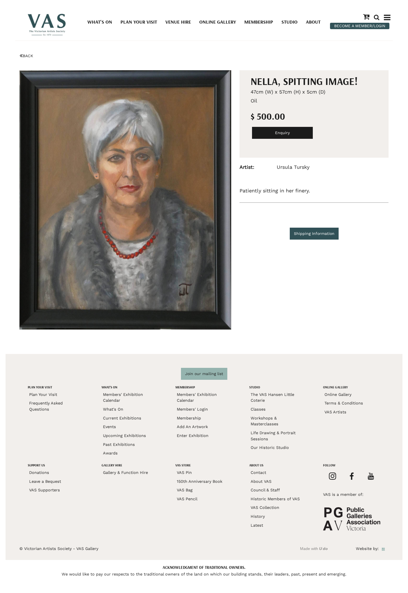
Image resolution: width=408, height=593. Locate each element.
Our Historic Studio (270, 447)
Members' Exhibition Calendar (123, 397)
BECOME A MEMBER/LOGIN (359, 26)
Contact (258, 472)
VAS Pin (184, 472)
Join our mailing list (204, 373)
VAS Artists (335, 412)
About (313, 22)
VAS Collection (265, 507)
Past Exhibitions (119, 444)
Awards (110, 453)
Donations (39, 472)
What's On (99, 22)
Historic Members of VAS (275, 499)
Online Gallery (217, 22)
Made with (314, 548)
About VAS (261, 481)
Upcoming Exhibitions (124, 435)
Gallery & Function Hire (125, 472)
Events (109, 426)
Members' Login (192, 409)
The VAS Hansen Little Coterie (272, 397)
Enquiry (282, 132)
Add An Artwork (192, 426)
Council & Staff (265, 490)
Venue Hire (178, 22)
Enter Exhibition (192, 435)
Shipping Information (314, 233)
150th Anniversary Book (199, 481)
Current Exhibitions (122, 418)
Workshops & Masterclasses (264, 421)
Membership (258, 22)
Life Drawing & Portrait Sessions (273, 436)
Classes (258, 409)
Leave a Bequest (45, 481)
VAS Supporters (44, 490)
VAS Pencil (187, 499)
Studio (289, 22)
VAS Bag (185, 490)
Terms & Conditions (343, 403)
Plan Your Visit (138, 22)
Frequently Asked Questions (46, 406)
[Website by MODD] (383, 548)
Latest (257, 525)
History (258, 516)
